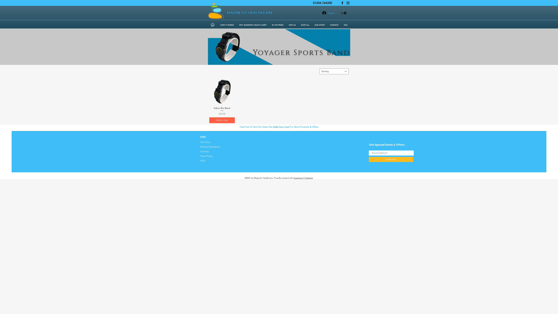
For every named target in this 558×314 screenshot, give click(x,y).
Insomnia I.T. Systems (303, 178)
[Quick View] (222, 91)
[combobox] (334, 71)
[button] (344, 13)
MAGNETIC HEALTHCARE (250, 12)
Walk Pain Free (281, 126)
